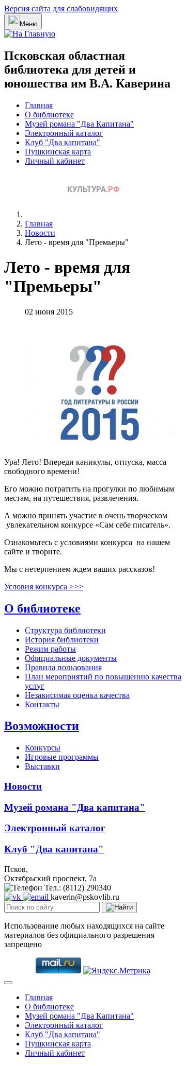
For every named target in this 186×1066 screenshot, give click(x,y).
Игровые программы (62, 757)
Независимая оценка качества (77, 695)
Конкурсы (42, 747)
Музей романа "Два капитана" (74, 807)
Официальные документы (71, 658)
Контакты (42, 704)
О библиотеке (49, 114)
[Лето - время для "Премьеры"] (102, 444)
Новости (23, 786)
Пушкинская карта (58, 151)
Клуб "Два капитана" (62, 142)
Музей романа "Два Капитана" (79, 123)
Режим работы (50, 648)
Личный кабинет (55, 160)
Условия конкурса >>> (43, 586)
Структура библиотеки (65, 630)
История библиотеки (62, 639)
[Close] (8, 982)
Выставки (42, 766)
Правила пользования (63, 667)
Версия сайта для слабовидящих (61, 8)
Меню (29, 24)
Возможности (41, 725)
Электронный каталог (64, 133)
